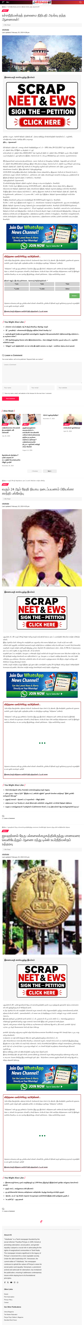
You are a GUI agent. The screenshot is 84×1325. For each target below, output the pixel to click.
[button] (4, 2)
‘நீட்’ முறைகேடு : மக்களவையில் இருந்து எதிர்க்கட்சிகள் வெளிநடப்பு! (28, 330)
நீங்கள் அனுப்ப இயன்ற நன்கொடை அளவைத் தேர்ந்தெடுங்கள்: (26, 281)
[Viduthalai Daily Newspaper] (42, 2)
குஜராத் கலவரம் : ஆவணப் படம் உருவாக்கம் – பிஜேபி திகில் (25, 799)
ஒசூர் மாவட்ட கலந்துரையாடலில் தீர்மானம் (19, 1188)
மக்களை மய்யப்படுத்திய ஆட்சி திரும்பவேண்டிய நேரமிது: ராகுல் (26, 327)
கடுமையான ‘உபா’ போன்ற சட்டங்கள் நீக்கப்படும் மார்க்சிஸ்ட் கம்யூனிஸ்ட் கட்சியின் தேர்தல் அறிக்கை (38, 803)
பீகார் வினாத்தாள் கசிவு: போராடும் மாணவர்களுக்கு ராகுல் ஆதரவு (27, 790)
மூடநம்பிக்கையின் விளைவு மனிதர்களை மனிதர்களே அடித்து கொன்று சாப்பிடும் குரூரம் (34, 1192)
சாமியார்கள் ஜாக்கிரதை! (72, 428)
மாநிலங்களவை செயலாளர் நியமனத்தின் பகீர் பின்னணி (11, 430)
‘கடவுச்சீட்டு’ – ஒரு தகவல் (14, 1199)
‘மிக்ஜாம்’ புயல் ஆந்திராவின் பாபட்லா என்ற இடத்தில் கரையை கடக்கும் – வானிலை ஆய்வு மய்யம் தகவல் (40, 346)
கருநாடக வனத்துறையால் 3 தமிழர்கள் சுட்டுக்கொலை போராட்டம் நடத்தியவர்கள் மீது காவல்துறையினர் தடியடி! (42, 807)
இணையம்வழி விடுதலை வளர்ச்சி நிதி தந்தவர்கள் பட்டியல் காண (26, 311)
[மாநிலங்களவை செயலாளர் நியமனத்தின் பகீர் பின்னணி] (11, 419)
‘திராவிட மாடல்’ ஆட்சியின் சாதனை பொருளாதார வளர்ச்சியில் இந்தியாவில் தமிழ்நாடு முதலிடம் (37, 1196)
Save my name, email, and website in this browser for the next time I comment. (28, 393)
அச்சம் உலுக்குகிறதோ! (50, 415)
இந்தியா (5, 10)
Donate (74, 295)
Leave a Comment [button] (9, 818)
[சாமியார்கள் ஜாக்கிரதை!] (73, 419)
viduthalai (5, 30)
